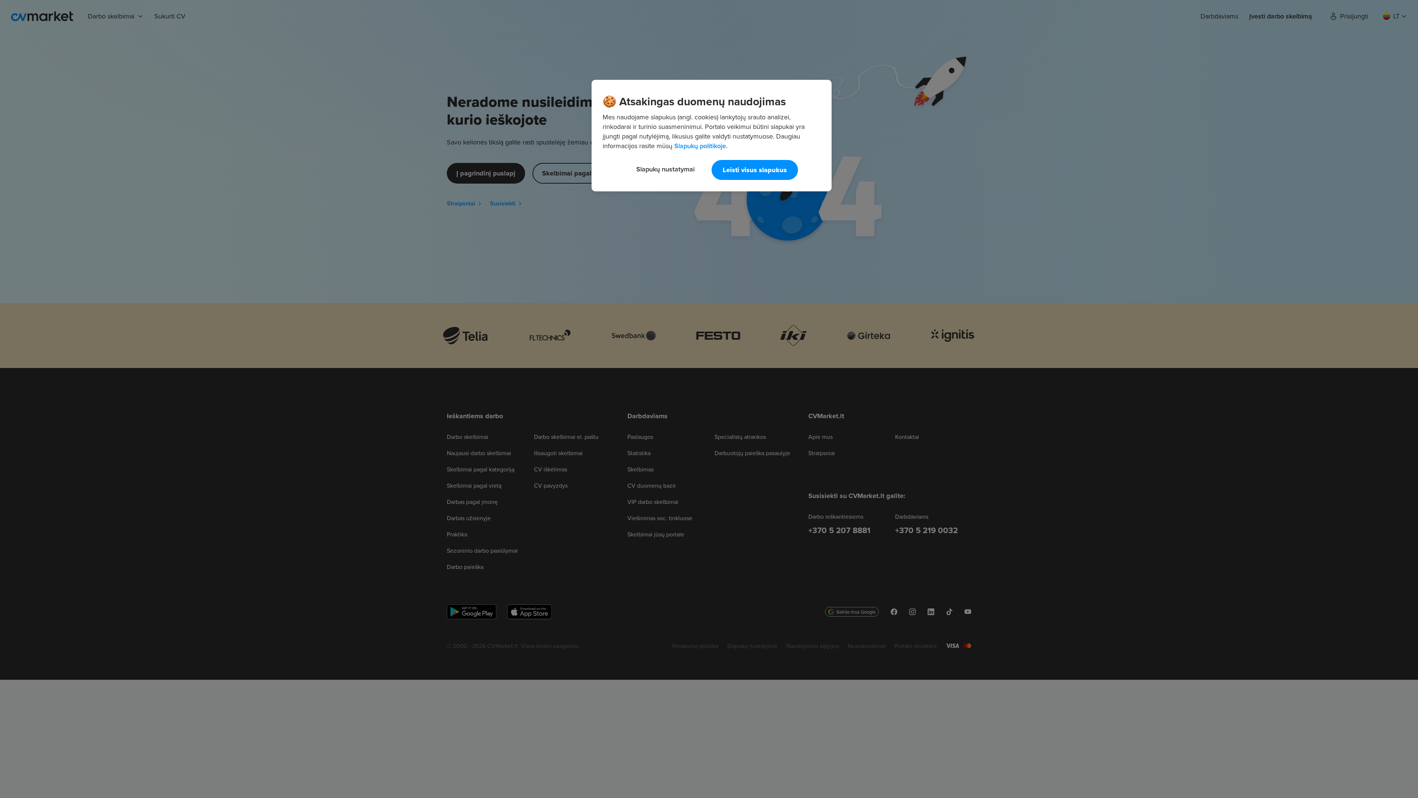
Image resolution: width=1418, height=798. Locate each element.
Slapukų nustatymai (665, 169)
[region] (712, 135)
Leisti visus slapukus (755, 170)
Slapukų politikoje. (700, 145)
